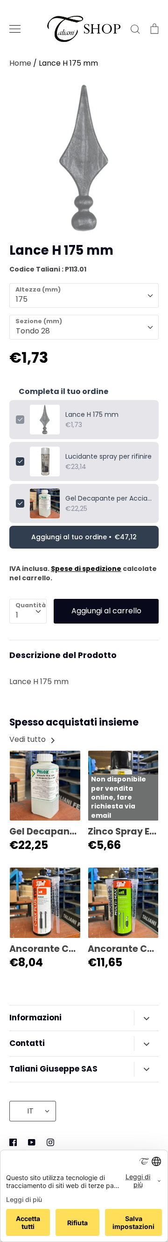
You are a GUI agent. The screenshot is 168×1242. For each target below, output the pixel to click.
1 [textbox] (17, 615)
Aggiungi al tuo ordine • (84, 537)
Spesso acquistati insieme (74, 722)
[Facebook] (13, 1142)
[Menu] (15, 29)
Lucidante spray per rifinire (108, 456)
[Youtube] (31, 1142)
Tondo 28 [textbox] (33, 331)
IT (30, 1111)
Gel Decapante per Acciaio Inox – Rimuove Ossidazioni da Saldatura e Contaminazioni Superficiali (108, 498)
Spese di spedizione (86, 568)
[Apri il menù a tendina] (146, 1018)
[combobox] (84, 295)
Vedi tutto (28, 739)
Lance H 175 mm (92, 414)
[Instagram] (50, 1142)
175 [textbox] (22, 299)
